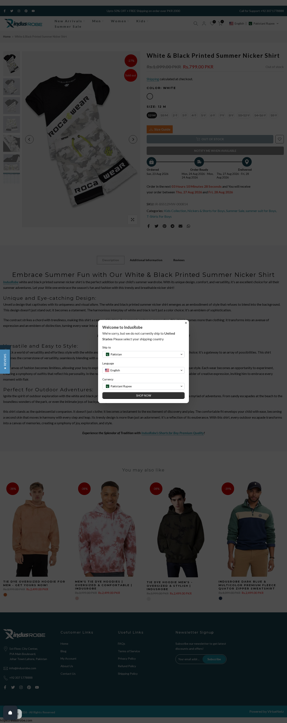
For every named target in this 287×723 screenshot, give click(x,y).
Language (108, 363)
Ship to (106, 347)
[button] (5, 362)
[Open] (10, 713)
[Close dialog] (186, 323)
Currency (107, 379)
